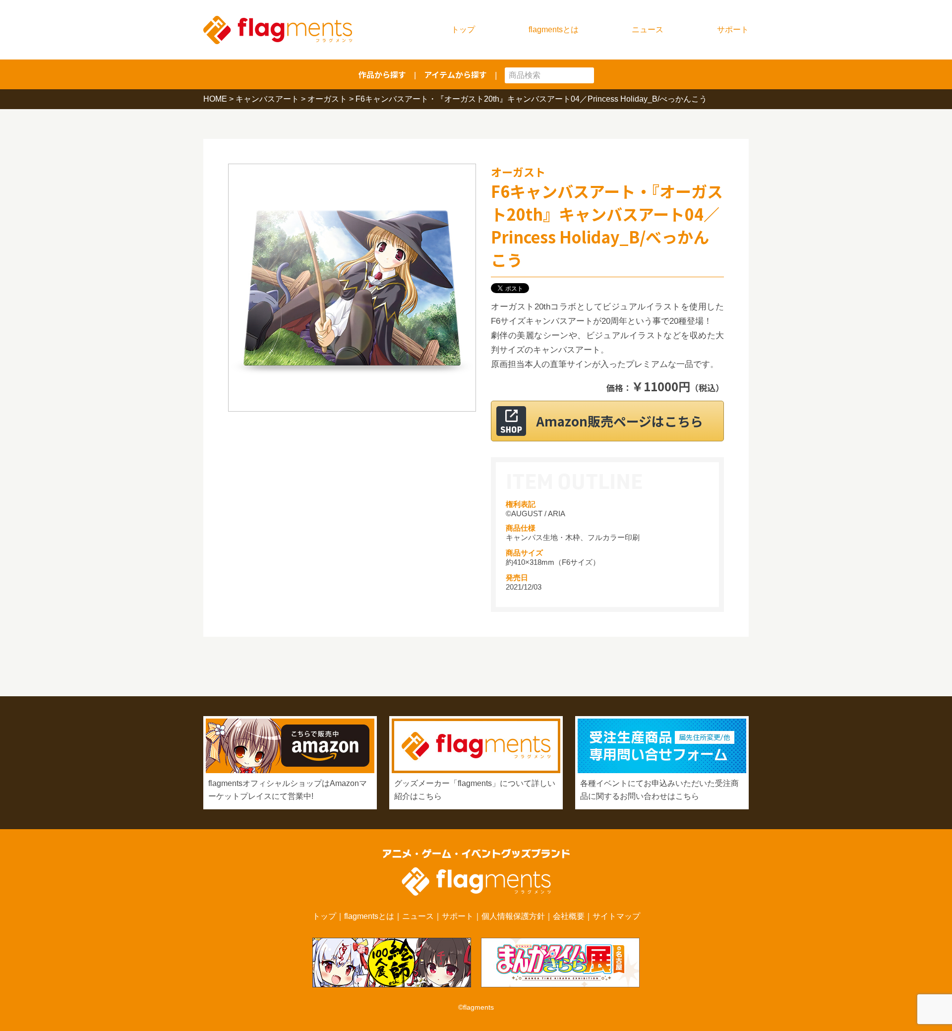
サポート (733, 29)
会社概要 (569, 916)
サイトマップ (616, 916)
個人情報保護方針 (513, 916)
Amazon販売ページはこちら (619, 421)
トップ (463, 29)
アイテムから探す (455, 74)
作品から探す (382, 74)
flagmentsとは (554, 29)
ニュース (647, 29)
